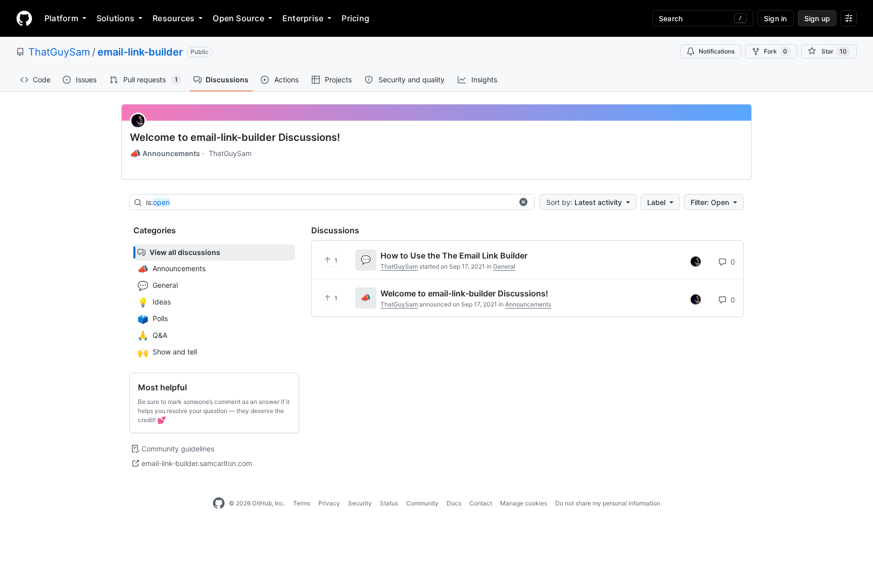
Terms (301, 503)
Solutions (115, 18)
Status (389, 503)
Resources (174, 18)
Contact (480, 503)
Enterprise (302, 18)
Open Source (238, 18)
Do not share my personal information (607, 503)
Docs (454, 503)
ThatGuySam (59, 52)
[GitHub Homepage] (219, 503)
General (504, 266)
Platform (61, 18)
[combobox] (329, 202)
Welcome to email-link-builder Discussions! (235, 137)
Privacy (329, 503)
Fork (775, 51)
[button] (523, 202)
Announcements (165, 153)
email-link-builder (140, 52)
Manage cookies (523, 503)
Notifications (717, 51)
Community (422, 503)
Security (360, 503)
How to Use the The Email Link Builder (453, 255)
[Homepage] (24, 18)
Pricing (355, 18)
